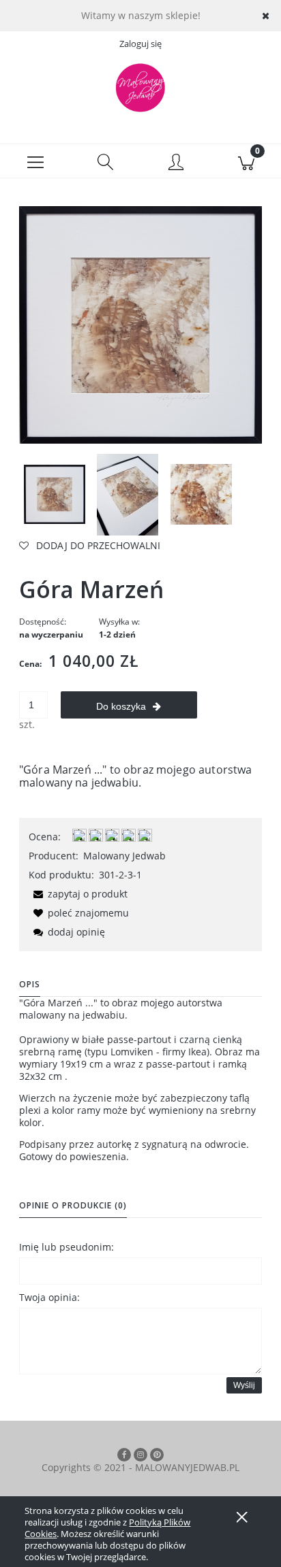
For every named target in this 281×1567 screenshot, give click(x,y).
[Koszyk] (246, 161)
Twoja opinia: (49, 1297)
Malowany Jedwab (124, 855)
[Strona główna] (140, 88)
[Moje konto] (175, 163)
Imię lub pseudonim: (66, 1246)
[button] (35, 161)
